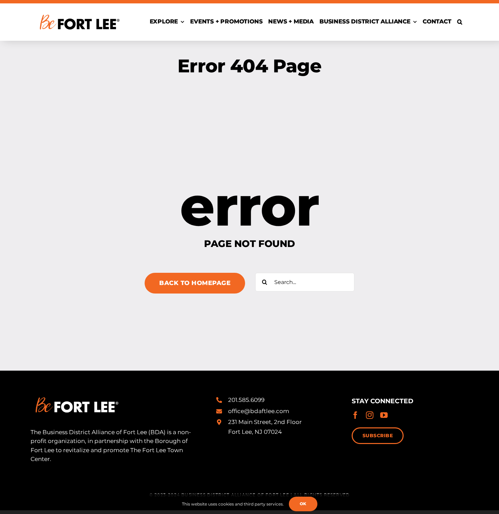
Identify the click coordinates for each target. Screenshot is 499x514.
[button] (459, 22)
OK (303, 503)
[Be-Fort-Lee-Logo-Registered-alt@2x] (79, 11)
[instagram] (369, 415)
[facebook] (355, 415)
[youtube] (384, 415)
